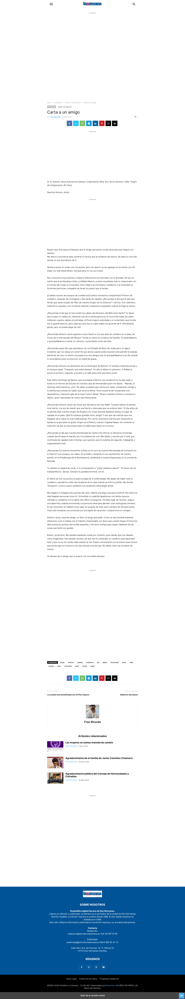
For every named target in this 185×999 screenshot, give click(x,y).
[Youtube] (103, 967)
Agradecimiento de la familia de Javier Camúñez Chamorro (99, 758)
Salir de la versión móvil (92, 995)
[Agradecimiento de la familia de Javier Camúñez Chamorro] (55, 763)
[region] (92, 59)
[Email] (108, 123)
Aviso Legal (71, 979)
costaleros (90, 662)
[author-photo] (92, 718)
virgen (92, 666)
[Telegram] (89, 123)
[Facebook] (69, 123)
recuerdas (68, 666)
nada (131, 662)
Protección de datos (88, 979)
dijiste (105, 662)
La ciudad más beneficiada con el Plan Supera (68, 694)
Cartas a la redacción (73, 103)
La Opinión (58, 103)
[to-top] (181, 994)
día (98, 662)
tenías (84, 666)
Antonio (71, 662)
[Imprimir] (114, 123)
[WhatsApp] (82, 123)
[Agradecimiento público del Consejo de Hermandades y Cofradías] (55, 778)
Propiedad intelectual (109, 979)
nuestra (51, 666)
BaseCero (110, 985)
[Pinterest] (102, 123)
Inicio (49, 103)
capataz (80, 662)
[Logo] (92, 896)
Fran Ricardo (55, 117)
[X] (76, 123)
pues (59, 666)
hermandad (115, 662)
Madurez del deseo (129, 694)
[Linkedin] (95, 123)
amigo (62, 662)
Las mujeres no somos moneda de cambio (89, 742)
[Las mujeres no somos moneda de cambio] (55, 747)
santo (77, 666)
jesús (124, 662)
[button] (51, 4)
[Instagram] (89, 967)
